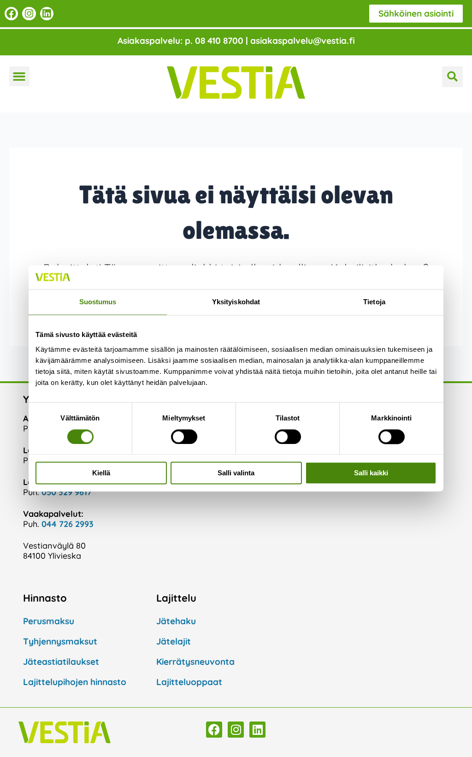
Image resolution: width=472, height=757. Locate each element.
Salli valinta (236, 473)
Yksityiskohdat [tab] (236, 302)
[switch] (184, 436)
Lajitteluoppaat (189, 681)
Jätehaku (176, 621)
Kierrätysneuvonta (195, 661)
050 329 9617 (66, 492)
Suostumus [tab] (98, 302)
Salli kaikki (371, 473)
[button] (19, 76)
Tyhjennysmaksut (60, 641)
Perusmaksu (48, 621)
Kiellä (101, 473)
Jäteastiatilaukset (61, 661)
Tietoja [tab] (374, 302)
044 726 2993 (67, 524)
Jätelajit (173, 641)
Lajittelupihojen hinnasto (74, 681)
